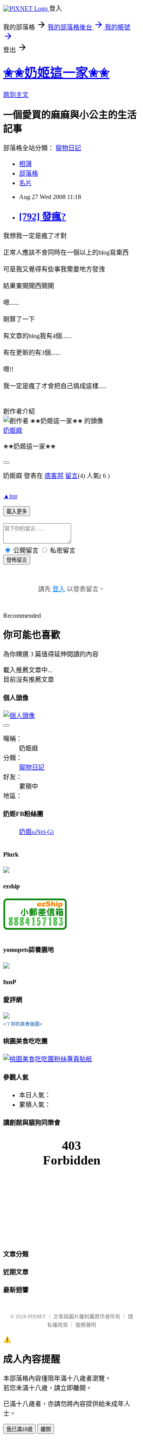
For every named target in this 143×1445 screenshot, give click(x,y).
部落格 (28, 173)
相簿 (25, 164)
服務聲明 (85, 1325)
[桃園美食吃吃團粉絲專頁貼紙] (47, 1059)
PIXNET (37, 1316)
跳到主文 (16, 94)
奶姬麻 (12, 430)
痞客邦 (54, 475)
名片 (25, 183)
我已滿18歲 (19, 1429)
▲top (10, 496)
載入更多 (16, 512)
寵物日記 (68, 148)
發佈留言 (16, 560)
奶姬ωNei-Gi (36, 831)
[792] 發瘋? (42, 216)
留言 (71, 475)
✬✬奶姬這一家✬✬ (56, 73)
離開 (46, 1429)
